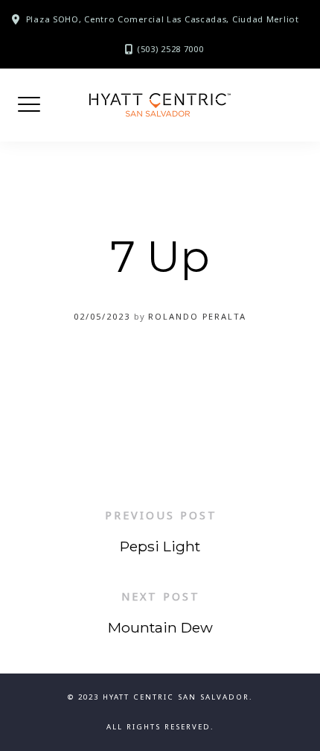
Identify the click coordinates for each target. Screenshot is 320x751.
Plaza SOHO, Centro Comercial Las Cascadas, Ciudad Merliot (162, 19)
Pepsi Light (160, 546)
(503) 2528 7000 (170, 48)
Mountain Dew (160, 627)
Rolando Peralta (197, 316)
